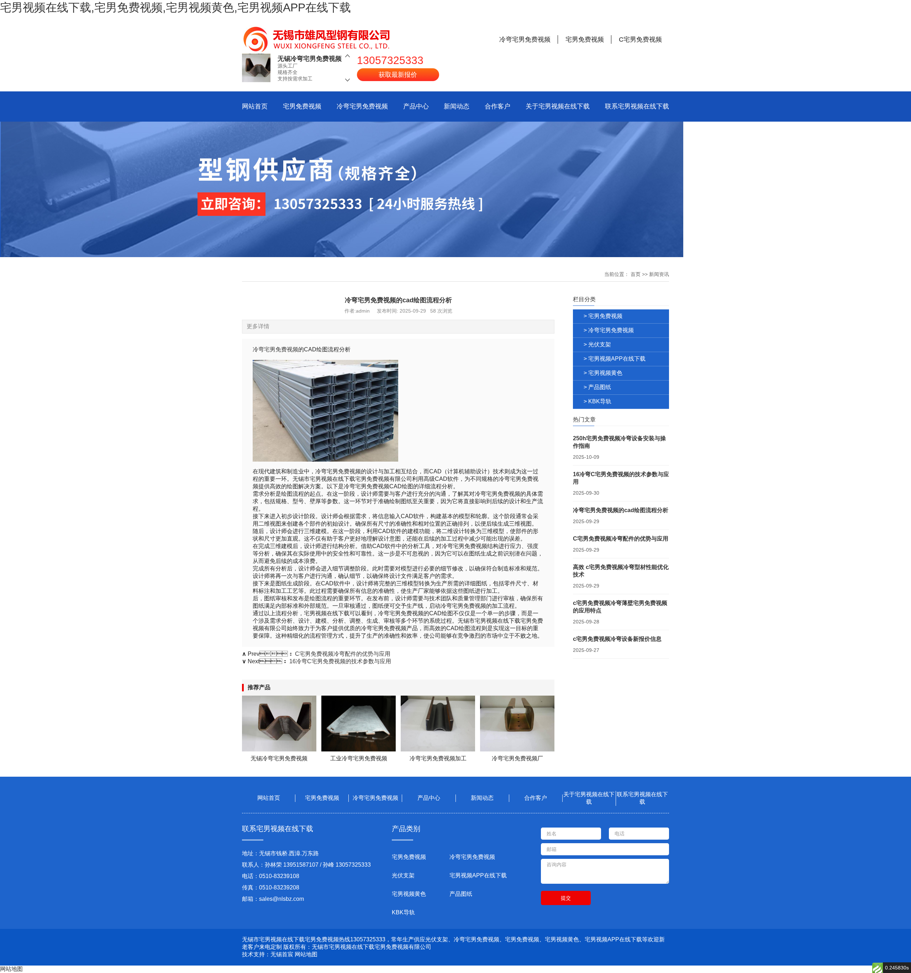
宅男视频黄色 (409, 894)
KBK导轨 (403, 912)
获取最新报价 (398, 74)
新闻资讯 (659, 274)
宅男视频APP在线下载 (478, 875)
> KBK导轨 (597, 401)
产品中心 (416, 106)
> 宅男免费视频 (603, 316)
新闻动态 (456, 106)
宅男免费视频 (302, 106)
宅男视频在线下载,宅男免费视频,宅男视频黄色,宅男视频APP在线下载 (175, 7)
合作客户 (497, 106)
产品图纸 (460, 894)
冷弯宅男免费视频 (362, 106)
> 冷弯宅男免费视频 (609, 330)
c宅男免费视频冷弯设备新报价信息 (617, 639)
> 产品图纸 (597, 387)
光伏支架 (403, 875)
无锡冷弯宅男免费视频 (310, 58)
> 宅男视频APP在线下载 (615, 359)
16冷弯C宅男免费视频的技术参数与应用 (340, 661)
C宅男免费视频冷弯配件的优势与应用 (342, 654)
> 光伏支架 (597, 344)
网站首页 (255, 106)
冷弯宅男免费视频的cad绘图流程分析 (620, 510)
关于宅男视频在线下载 (558, 106)
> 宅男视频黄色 (603, 373)
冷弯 (258, 349)
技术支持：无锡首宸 (267, 954)
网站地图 (306, 954)
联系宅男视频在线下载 (637, 106)
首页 (636, 274)
